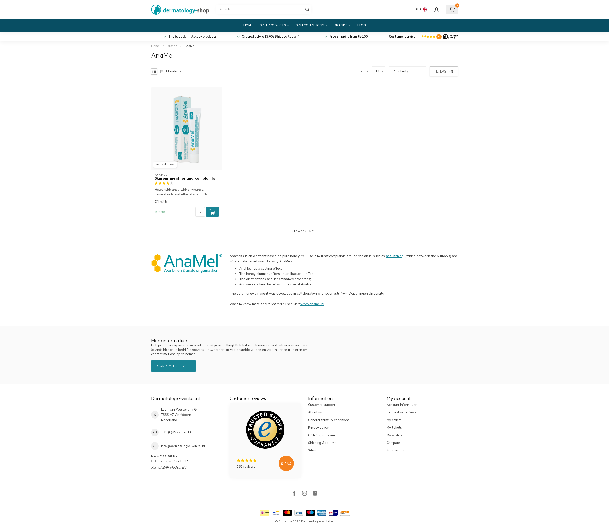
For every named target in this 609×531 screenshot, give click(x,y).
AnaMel (190, 46)
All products (396, 450)
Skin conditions (310, 25)
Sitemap (314, 450)
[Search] (307, 9)
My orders (394, 420)
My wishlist (395, 435)
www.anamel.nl (312, 304)
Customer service (402, 37)
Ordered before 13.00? (270, 37)
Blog (361, 25)
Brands (341, 25)
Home (248, 25)
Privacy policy (318, 427)
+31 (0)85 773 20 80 (176, 432)
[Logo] (450, 36)
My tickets (394, 427)
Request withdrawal (402, 412)
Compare (393, 443)
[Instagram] (304, 494)
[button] (212, 212)
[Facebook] (294, 494)
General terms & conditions (328, 420)
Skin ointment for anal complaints (185, 178)
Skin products (273, 25)
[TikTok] (315, 494)
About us (315, 412)
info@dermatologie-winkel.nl (183, 446)
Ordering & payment (323, 435)
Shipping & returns (322, 443)
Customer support (321, 404)
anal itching (394, 256)
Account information (402, 404)
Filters (440, 71)
